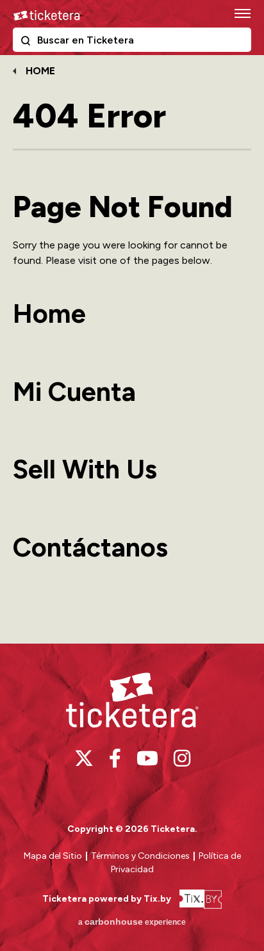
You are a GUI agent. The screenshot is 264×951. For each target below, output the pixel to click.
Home (40, 71)
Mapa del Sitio (53, 855)
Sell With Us (85, 469)
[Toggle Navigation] (241, 13)
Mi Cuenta (74, 391)
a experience (132, 921)
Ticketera (47, 15)
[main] (132, 348)
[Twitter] (84, 758)
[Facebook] (115, 758)
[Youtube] (147, 758)
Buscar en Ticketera (28, 43)
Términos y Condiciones (141, 855)
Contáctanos (90, 547)
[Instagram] (182, 758)
